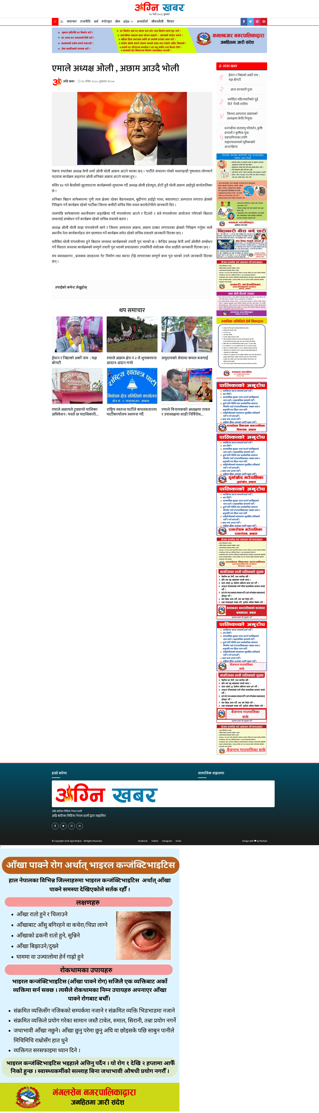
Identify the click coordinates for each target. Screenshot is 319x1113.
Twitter (154, 841)
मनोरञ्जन (107, 21)
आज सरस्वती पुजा (241, 89)
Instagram (167, 841)
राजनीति (85, 21)
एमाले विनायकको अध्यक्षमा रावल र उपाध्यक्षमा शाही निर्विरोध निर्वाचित (185, 414)
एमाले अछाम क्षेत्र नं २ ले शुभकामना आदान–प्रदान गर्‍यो (132, 360)
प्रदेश (126, 22)
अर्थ (96, 21)
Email (178, 841)
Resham (263, 841)
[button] (55, 21)
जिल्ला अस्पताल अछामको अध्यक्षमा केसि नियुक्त (242, 116)
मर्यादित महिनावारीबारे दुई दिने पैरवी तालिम (243, 101)
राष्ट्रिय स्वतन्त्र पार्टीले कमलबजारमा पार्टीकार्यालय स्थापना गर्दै (132, 412)
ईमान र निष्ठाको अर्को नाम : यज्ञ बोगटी (74, 360)
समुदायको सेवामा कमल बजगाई (184, 358)
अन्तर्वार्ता (142, 21)
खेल (117, 21)
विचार (170, 21)
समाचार (72, 21)
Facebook (142, 841)
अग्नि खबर (68, 81)
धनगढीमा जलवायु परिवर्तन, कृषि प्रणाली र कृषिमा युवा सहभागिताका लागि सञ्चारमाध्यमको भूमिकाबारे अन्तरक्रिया (243, 137)
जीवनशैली (157, 21)
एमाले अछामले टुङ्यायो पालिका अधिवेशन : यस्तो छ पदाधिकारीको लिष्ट (76, 414)
